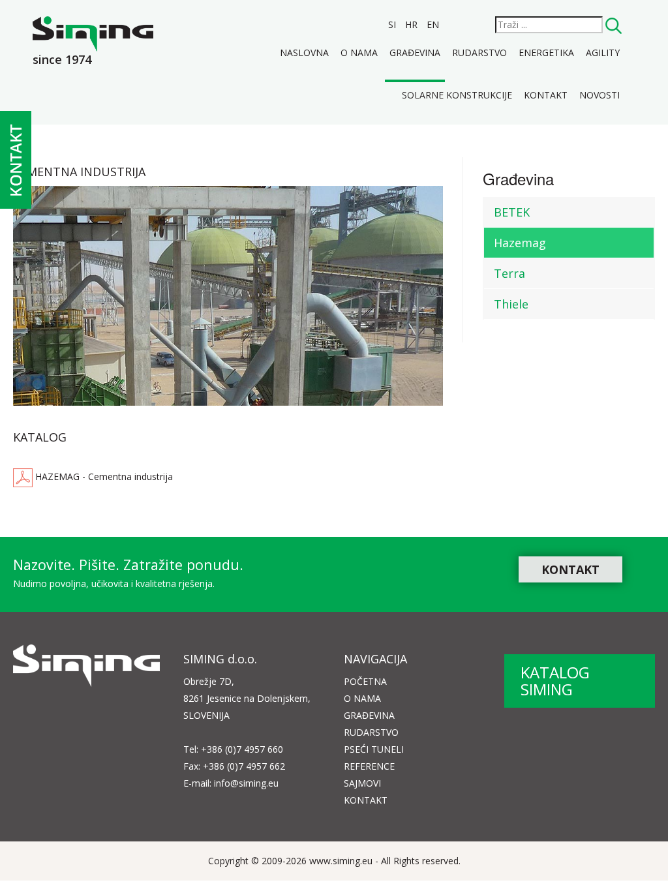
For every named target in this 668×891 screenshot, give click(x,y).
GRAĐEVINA (369, 715)
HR (412, 24)
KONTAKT (570, 569)
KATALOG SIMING (555, 680)
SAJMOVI (362, 783)
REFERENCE (369, 766)
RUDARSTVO (371, 732)
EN (433, 24)
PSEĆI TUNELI (374, 749)
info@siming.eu (246, 783)
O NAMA (362, 698)
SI (393, 24)
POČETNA (365, 681)
